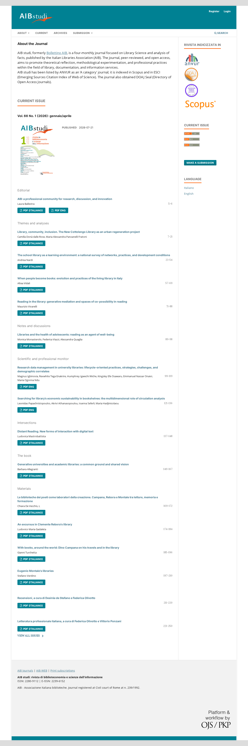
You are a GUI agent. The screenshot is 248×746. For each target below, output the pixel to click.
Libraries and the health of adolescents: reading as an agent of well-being (65, 334)
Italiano (189, 188)
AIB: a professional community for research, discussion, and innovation (64, 198)
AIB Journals (25, 670)
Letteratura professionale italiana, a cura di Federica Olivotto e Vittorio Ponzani (69, 621)
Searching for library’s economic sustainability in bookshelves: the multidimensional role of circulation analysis (91, 398)
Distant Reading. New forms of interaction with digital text (55, 431)
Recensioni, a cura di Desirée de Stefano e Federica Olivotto (56, 598)
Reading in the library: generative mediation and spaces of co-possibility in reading (72, 301)
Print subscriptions (62, 670)
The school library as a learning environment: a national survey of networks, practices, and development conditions (93, 255)
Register (214, 11)
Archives (60, 32)
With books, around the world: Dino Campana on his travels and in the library (68, 547)
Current (41, 32)
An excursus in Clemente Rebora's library (44, 524)
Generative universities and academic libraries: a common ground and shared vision (73, 464)
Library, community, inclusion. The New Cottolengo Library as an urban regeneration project (78, 231)
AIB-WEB (41, 670)
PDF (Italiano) (33, 210)
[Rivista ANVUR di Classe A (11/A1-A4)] (192, 65)
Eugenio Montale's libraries (35, 570)
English (189, 193)
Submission (81, 32)
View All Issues (28, 635)
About (22, 32)
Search (222, 32)
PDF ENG (60, 210)
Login (227, 11)
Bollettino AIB (56, 53)
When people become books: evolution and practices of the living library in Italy (69, 278)
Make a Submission (200, 162)
